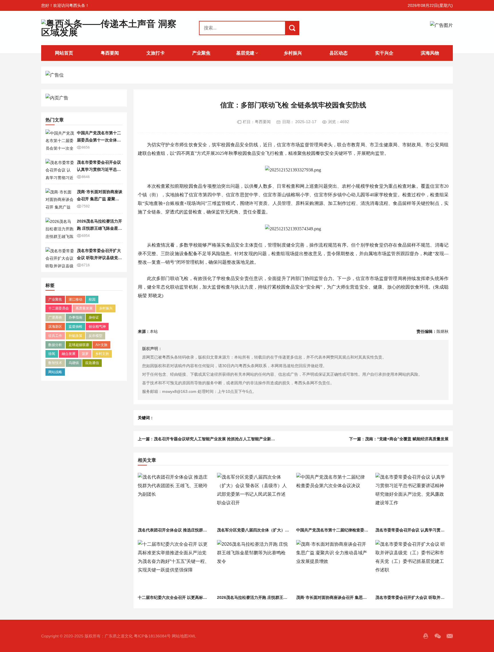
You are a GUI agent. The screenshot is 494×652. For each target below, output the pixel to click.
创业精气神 (97, 327)
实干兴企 (384, 53)
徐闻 (51, 354)
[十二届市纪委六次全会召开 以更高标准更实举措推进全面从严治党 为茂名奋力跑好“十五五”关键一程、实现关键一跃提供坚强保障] (174, 566)
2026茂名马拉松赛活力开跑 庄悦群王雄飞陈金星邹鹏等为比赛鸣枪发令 (99, 228)
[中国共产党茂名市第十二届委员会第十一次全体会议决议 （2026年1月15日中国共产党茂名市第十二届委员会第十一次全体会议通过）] (59, 139)
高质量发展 (84, 308)
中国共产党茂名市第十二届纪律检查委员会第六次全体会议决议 (352, 530)
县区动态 (338, 53)
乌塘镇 (74, 363)
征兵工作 (55, 336)
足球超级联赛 (79, 345)
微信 (438, 636)
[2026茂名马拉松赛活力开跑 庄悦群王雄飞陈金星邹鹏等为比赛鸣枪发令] (59, 228)
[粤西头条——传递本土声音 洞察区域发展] (109, 28)
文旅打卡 (155, 53)
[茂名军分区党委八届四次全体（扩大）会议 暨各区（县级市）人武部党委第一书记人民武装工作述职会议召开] (253, 499)
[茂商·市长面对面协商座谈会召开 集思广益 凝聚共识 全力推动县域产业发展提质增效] (59, 198)
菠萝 (85, 354)
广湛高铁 (55, 317)
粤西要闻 (110, 53)
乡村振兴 (293, 53)
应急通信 (92, 363)
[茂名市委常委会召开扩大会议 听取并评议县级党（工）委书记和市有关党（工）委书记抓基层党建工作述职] (59, 257)
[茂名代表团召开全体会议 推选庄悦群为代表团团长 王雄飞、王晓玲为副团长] (174, 499)
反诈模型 (95, 336)
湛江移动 (75, 299)
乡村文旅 (102, 354)
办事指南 (75, 317)
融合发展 (68, 354)
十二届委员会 (58, 308)
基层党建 (245, 53)
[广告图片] (441, 28)
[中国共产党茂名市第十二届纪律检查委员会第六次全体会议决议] (332, 499)
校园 (92, 299)
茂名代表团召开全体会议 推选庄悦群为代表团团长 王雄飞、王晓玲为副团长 (205, 530)
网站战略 (55, 372)
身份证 (94, 317)
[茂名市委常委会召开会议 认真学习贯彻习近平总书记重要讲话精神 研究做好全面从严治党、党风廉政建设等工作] (59, 169)
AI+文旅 (101, 345)
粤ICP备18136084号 (152, 636)
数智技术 (55, 363)
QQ (426, 636)
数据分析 (55, 345)
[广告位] (247, 75)
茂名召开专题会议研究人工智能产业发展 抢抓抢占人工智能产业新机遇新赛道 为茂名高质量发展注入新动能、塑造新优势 (261, 439)
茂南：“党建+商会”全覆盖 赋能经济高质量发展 (407, 439)
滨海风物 (430, 53)
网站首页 (64, 53)
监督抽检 (75, 327)
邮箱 (450, 636)
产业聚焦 (201, 53)
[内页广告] (84, 98)
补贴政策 (75, 336)
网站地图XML (184, 636)
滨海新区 (55, 327)
